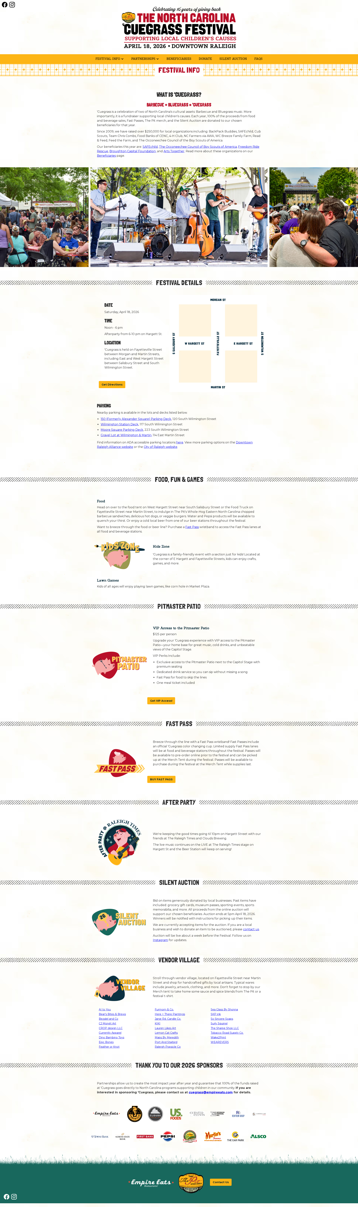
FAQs (258, 59)
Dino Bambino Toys (111, 1037)
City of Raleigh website (160, 447)
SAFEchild (150, 146)
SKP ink (216, 1014)
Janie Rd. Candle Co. (168, 1018)
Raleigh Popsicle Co (168, 1046)
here (179, 442)
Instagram (160, 940)
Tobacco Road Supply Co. (227, 1032)
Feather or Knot (109, 1046)
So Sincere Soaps (222, 1018)
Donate (205, 59)
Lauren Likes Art (165, 1028)
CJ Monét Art (107, 1023)
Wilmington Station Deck (119, 424)
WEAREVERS (220, 1042)
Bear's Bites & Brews (112, 1014)
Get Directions (112, 384)
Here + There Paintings (170, 1014)
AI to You (105, 1009)
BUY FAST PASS (161, 779)
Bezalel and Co (108, 1018)
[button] (110, 59)
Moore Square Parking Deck (122, 430)
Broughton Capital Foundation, (132, 151)
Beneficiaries (179, 59)
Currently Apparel (110, 1032)
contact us (251, 929)
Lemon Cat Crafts (166, 1032)
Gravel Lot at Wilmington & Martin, (126, 435)
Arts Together (174, 151)
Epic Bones (106, 1042)
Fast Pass (192, 527)
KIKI (157, 1023)
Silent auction (233, 59)
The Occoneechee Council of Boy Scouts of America (198, 146)
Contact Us (221, 1182)
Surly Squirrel (219, 1023)
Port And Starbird (166, 1042)
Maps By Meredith (167, 1037)
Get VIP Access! (161, 700)
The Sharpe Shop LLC (225, 1028)
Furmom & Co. (164, 1009)
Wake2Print (218, 1037)
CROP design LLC (111, 1028)
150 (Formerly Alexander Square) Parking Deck (136, 419)
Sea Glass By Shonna (224, 1009)
